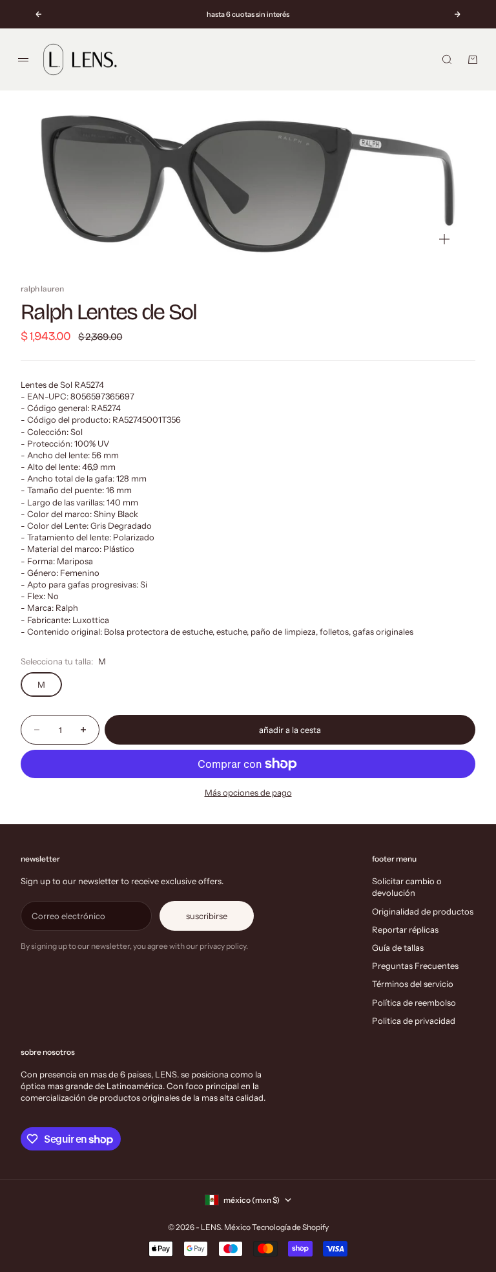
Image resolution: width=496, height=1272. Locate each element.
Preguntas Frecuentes (415, 965)
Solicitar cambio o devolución (407, 887)
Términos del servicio (412, 984)
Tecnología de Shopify (290, 1227)
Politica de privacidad (413, 1020)
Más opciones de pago (248, 792)
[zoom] (444, 239)
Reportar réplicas (405, 929)
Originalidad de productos (422, 911)
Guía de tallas (398, 947)
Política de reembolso (414, 1002)
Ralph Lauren (42, 288)
